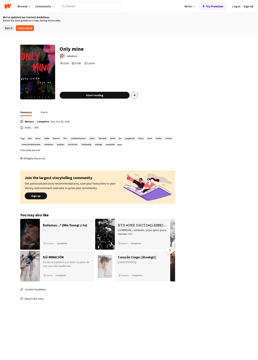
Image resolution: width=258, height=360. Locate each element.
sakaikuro (71, 56)
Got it (8, 28)
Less (119, 144)
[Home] (8, 6)
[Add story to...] (134, 95)
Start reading (94, 95)
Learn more (25, 28)
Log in (236, 6)
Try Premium (214, 6)
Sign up (36, 196)
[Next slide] (170, 250)
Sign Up (248, 6)
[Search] (63, 6)
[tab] (26, 113)
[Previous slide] (25, 250)
